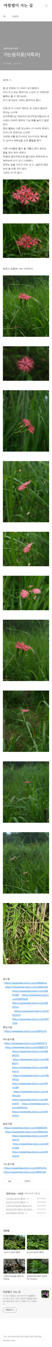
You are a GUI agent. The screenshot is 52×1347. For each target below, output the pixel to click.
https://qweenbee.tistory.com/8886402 (26, 1131)
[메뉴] (46, 5)
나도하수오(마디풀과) (16, 1198)
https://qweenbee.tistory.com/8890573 (25, 1043)
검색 (40, 6)
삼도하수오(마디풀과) (16, 1202)
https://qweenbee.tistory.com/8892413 (25, 1031)
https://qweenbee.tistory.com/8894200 (26, 987)
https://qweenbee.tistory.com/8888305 (25, 1127)
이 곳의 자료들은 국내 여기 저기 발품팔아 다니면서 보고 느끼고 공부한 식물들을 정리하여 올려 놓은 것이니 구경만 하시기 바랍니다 (20, 1300)
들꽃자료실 (11, 1193)
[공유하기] (14, 1181)
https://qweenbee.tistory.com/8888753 (26, 1047)
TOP (46, 1338)
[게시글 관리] (17, 1181)
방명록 (15, 16)
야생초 (20, 1193)
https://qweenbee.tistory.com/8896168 (25, 1172)
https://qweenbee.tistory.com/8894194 (25, 1168)
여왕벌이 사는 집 (18, 6)
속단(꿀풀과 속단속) (15, 1213)
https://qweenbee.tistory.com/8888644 (25, 982)
